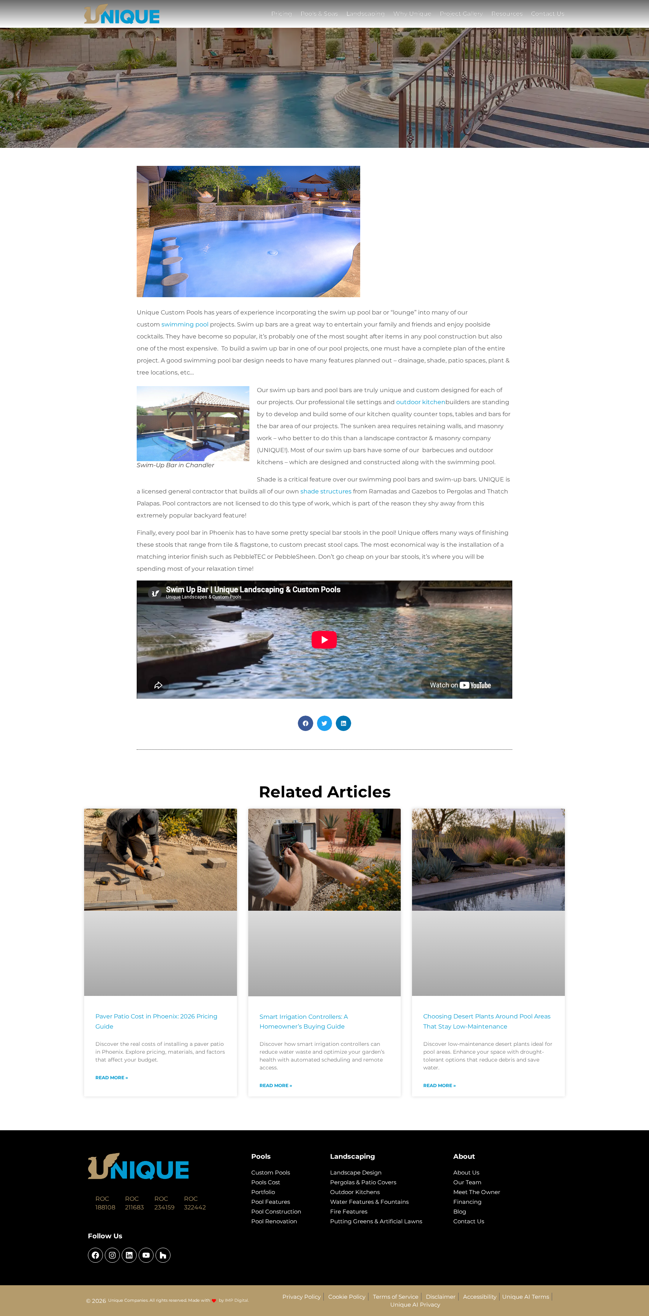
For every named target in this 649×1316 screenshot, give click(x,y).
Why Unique (412, 13)
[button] (305, 723)
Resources (507, 13)
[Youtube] (146, 1255)
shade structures (326, 491)
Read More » (111, 1077)
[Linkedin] (129, 1255)
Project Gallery (461, 13)
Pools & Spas (319, 13)
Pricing (281, 13)
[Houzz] (163, 1255)
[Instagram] (112, 1255)
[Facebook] (95, 1255)
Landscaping (365, 13)
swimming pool (184, 324)
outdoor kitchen (420, 402)
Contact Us (547, 13)
